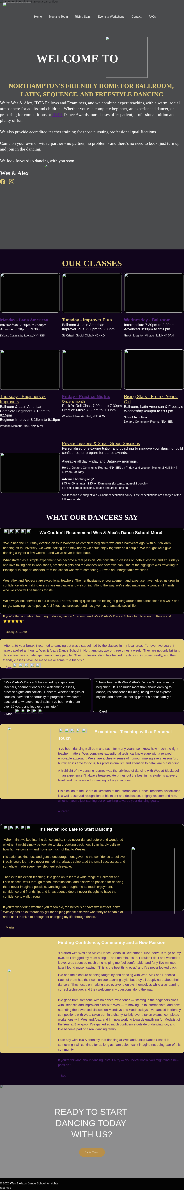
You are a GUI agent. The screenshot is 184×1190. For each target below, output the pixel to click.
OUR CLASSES (92, 263)
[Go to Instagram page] (11, 181)
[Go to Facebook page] (4, 181)
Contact (136, 16)
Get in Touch (92, 1152)
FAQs (152, 16)
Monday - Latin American (24, 320)
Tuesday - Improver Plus (87, 319)
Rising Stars (83, 16)
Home (38, 16)
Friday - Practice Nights (86, 396)
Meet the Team (58, 16)
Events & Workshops (111, 16)
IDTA (57, 114)
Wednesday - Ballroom (147, 319)
